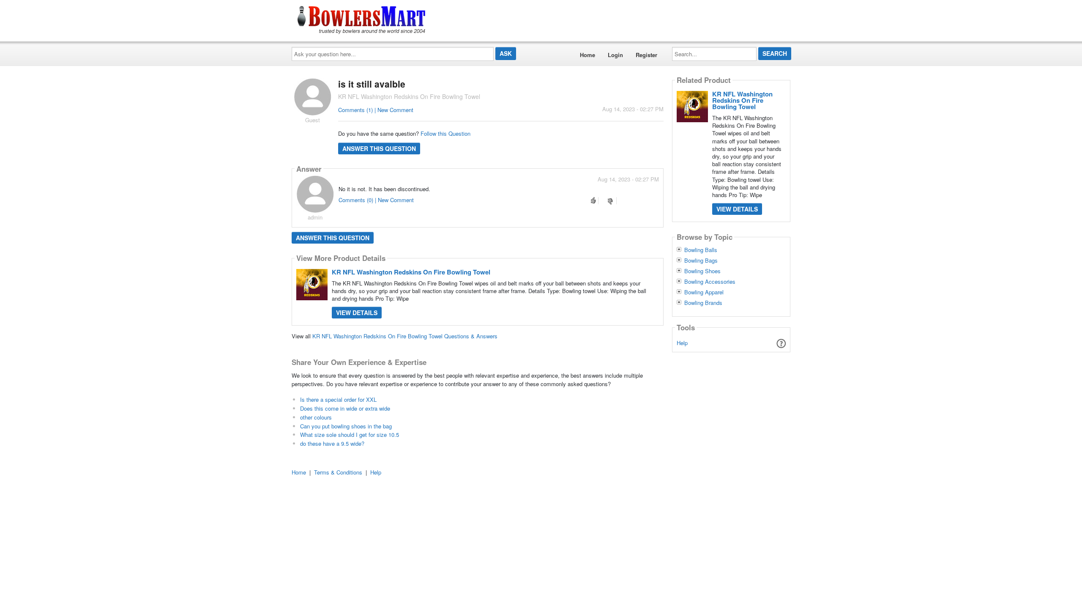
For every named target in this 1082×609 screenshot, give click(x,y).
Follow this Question (445, 133)
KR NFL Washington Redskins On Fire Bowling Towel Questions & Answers (404, 336)
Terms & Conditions (338, 472)
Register (646, 55)
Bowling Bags (701, 260)
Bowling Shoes (702, 271)
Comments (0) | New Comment (376, 200)
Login (615, 55)
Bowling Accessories (709, 282)
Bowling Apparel (704, 292)
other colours (316, 417)
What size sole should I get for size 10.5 (349, 435)
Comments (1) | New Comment (375, 110)
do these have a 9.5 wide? (332, 443)
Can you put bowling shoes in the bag (346, 426)
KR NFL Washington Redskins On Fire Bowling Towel (411, 272)
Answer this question (379, 148)
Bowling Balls (700, 250)
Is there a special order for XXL (338, 399)
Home (587, 55)
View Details (356, 312)
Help (682, 343)
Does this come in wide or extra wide (345, 408)
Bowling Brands (703, 303)
